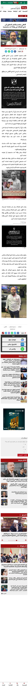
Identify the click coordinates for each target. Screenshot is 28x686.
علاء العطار (12, 329)
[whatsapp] (3, 333)
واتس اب (12, 349)
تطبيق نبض (12, 344)
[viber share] (6, 51)
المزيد (4, 593)
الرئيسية (25, 11)
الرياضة (15, 11)
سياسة (10, 11)
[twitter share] (12, 51)
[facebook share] (15, 51)
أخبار (20, 11)
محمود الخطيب (12, 326)
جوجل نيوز (12, 340)
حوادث (4, 11)
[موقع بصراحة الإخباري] (25, 16)
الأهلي (5, 326)
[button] (26, 540)
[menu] (2, 7)
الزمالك (19, 326)
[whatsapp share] (9, 51)
